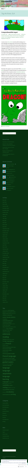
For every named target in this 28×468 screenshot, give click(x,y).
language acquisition (19, 37)
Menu (2, 8)
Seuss (14, 387)
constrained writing (7, 323)
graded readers (8, 362)
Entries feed (5, 434)
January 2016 (5, 285)
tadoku (13, 389)
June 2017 (5, 275)
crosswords (13, 323)
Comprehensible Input (9, 32)
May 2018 (4, 263)
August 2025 (5, 214)
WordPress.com (6, 438)
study (10, 389)
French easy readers (7, 350)
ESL (8, 330)
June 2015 (5, 292)
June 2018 (5, 261)
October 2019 (5, 241)
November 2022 (6, 230)
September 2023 (6, 228)
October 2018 (5, 255)
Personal (4, 409)
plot (6, 383)
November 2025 (6, 210)
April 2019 (4, 245)
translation (4, 392)
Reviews (4, 417)
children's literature (7, 315)
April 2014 (4, 300)
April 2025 (4, 222)
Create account (6, 430)
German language (12, 359)
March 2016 (5, 283)
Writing (4, 421)
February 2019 (5, 249)
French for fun (15, 35)
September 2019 (6, 243)
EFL (7, 330)
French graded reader (9, 353)
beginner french (6, 311)
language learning (4, 38)
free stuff (4, 343)
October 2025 (5, 212)
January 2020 (5, 238)
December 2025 (6, 208)
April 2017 (4, 279)
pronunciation (9, 383)
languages (6, 382)
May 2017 (4, 277)
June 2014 (5, 296)
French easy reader (8, 35)
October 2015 (5, 287)
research (9, 387)
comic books (6, 317)
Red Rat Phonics (6, 411)
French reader (11, 358)
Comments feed (6, 436)
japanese (11, 364)
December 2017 (6, 267)
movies (10, 381)
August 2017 (5, 273)
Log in (4, 432)
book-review (12, 311)
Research (18, 34)
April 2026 (4, 202)
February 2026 (5, 206)
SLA (9, 38)
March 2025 (5, 224)
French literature (5, 358)
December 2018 (6, 253)
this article (9, 42)
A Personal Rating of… (10, 180)
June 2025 (5, 218)
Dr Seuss (4, 325)
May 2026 (4, 200)
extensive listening (6, 331)
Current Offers (5, 403)
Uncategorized (5, 419)
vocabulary (10, 392)
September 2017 (6, 271)
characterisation (13, 313)
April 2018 (4, 265)
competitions (5, 319)
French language (7, 37)
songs (4, 389)
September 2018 (6, 257)
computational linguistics (7, 322)
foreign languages (7, 341)
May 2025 (4, 220)
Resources (5, 415)
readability (6, 385)
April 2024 (4, 226)
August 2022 (5, 234)
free (13, 341)
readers (11, 385)
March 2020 (5, 236)
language (13, 37)
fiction (8, 339)
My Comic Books (13, 34)
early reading (8, 325)
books (4, 313)
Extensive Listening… (10, 164)
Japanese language (7, 365)
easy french (6, 327)
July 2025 (4, 216)
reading (5, 387)
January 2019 (5, 251)
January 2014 (5, 302)
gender (6, 359)
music (13, 381)
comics (24, 34)
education (5, 330)
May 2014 (4, 298)
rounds (12, 387)
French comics (5, 345)
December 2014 (6, 294)
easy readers (9, 329)
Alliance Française (5, 310)
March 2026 (5, 204)
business (7, 313)
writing (13, 394)
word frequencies (7, 394)
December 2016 (6, 281)
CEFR (10, 313)
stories (7, 389)
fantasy (4, 339)
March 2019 (5, 247)
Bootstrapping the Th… (10, 169)
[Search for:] (25, 8)
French (2, 35)
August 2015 (5, 289)
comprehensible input (8, 320)
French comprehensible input (9, 347)
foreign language (11, 339)
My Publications (6, 407)
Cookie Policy (24, 462)
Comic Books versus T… (11, 186)
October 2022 (5, 232)
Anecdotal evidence (20, 72)
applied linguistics (11, 310)
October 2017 (5, 269)
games (4, 359)
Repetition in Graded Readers (8, 141)
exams (11, 330)
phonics (4, 383)
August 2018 (5, 259)
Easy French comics (12, 326)
